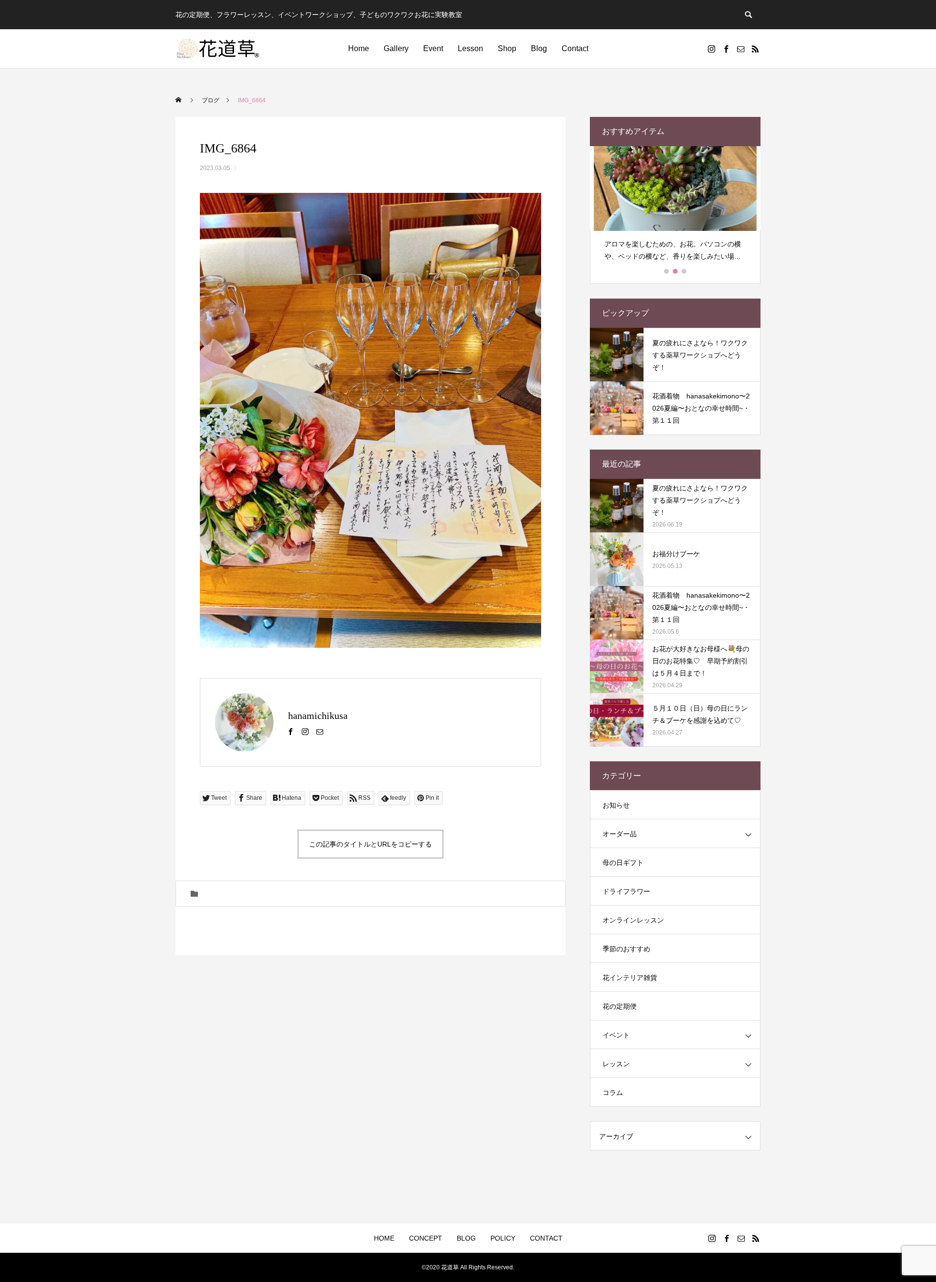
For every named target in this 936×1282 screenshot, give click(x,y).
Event (433, 48)
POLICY (502, 1238)
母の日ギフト (623, 863)
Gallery (396, 48)
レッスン (616, 1064)
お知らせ (616, 805)
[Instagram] (711, 48)
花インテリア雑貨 (630, 977)
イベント (616, 1035)
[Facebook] (726, 48)
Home (358, 48)
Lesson (470, 48)
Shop (507, 48)
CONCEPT (425, 1238)
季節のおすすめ (626, 949)
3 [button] (684, 271)
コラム (613, 1092)
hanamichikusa (318, 715)
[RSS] (755, 48)
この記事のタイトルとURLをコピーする (370, 844)
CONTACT (546, 1238)
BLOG (466, 1238)
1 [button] (667, 271)
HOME (384, 1238)
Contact (575, 48)
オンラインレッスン (633, 920)
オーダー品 (620, 834)
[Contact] (740, 48)
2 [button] (676, 271)
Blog (539, 48)
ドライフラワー (626, 891)
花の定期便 (620, 1006)
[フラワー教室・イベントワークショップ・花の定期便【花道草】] (218, 49)
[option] (675, 208)
